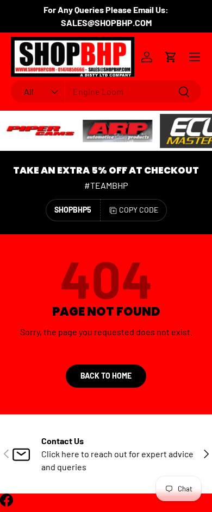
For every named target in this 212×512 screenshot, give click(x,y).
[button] (171, 57)
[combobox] (106, 91)
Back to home (106, 375)
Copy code (138, 209)
